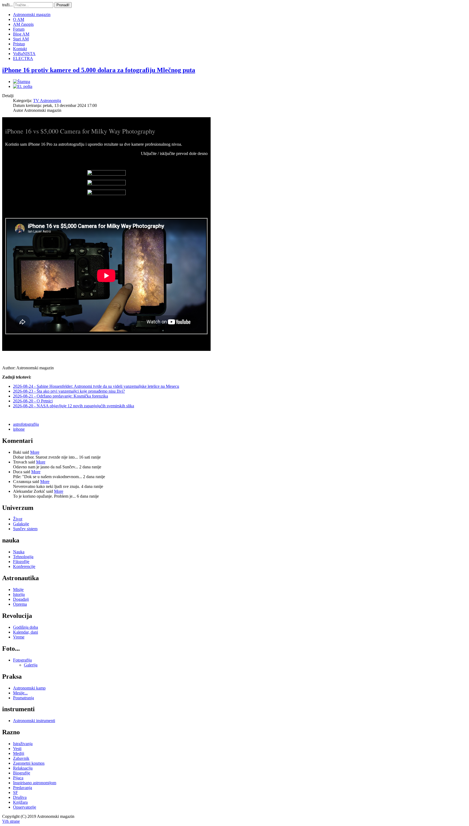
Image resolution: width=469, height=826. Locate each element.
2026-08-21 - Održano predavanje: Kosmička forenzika (60, 396)
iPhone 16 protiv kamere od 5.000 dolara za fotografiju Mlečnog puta (98, 70)
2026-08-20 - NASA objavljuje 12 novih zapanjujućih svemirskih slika (73, 406)
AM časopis (23, 24)
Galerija (30, 665)
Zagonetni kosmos (29, 763)
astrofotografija (26, 424)
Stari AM (21, 39)
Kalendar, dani (25, 632)
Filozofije (21, 561)
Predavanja (22, 787)
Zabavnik (21, 758)
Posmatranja (23, 697)
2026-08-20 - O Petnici (33, 401)
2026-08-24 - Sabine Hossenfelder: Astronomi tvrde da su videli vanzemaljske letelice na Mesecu (96, 386)
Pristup (19, 44)
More (34, 452)
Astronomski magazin (31, 14)
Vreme (18, 637)
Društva (20, 797)
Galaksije (21, 524)
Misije (18, 589)
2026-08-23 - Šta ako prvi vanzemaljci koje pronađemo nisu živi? (69, 391)
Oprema (20, 604)
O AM (18, 19)
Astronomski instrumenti (34, 720)
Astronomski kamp (29, 688)
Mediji (18, 753)
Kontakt (20, 48)
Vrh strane (11, 821)
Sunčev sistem (25, 528)
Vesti (17, 748)
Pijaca (18, 778)
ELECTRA (23, 58)
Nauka (18, 551)
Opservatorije (24, 807)
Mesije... (20, 693)
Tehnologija (23, 556)
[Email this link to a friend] (22, 86)
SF (15, 792)
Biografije (21, 773)
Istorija (19, 594)
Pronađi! (62, 5)
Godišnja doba (25, 627)
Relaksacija (23, 768)
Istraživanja (23, 743)
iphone (19, 429)
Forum (18, 29)
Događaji (21, 599)
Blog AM (21, 34)
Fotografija (22, 660)
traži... (7, 4)
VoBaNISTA (24, 53)
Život (17, 519)
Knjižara (20, 802)
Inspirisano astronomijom (34, 782)
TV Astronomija (47, 100)
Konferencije (24, 566)
